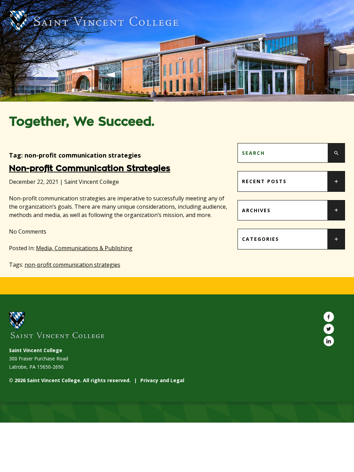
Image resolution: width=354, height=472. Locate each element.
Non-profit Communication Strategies (89, 168)
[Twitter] (329, 329)
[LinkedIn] (329, 341)
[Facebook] (329, 317)
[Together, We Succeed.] (177, 21)
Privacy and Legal (162, 380)
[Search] (336, 153)
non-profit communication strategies (72, 264)
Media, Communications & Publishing (84, 248)
